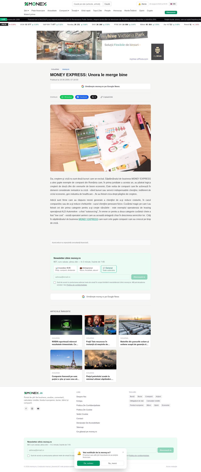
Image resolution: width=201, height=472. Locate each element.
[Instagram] (32, 408)
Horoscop (117, 10)
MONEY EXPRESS (88, 219)
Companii (149, 397)
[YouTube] (38, 408)
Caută (107, 4)
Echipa (79, 401)
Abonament (170, 12)
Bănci (149, 405)
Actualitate (52, 10)
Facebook (83, 97)
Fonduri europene (136, 405)
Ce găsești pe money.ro (86, 431)
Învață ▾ (75, 10)
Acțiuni (158, 397)
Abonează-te (139, 277)
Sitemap (80, 427)
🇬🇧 (172, 4)
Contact (79, 418)
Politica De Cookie (84, 410)
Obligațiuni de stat (136, 401)
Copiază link (108, 97)
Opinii (141, 10)
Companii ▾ (64, 10)
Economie (165, 405)
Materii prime (29, 14)
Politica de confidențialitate (77, 285)
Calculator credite (153, 401)
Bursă (132, 397)
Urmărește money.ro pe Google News (102, 86)
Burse (140, 397)
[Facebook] (26, 408)
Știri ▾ (26, 10)
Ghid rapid (85, 10)
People (108, 10)
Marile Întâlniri (130, 10)
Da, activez (88, 463)
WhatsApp (68, 97)
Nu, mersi (112, 463)
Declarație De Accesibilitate (88, 423)
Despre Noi (81, 396)
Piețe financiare (38, 10)
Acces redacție (171, 466)
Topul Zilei (97, 10)
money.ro (65, 69)
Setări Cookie (82, 414)
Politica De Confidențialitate (88, 405)
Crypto (150, 10)
